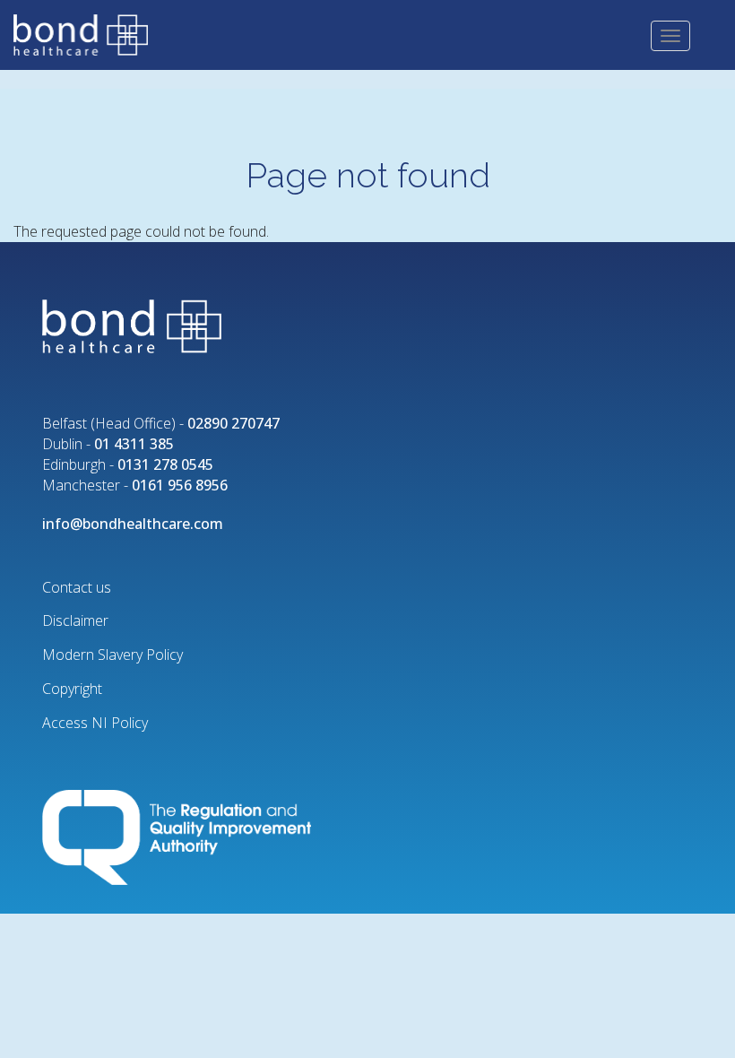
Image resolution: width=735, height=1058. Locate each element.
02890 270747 (233, 423)
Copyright (72, 688)
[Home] (87, 33)
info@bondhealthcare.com (132, 523)
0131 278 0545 (165, 464)
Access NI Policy (95, 723)
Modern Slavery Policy (112, 654)
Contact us (76, 587)
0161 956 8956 (180, 485)
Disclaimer (75, 620)
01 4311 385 (134, 444)
